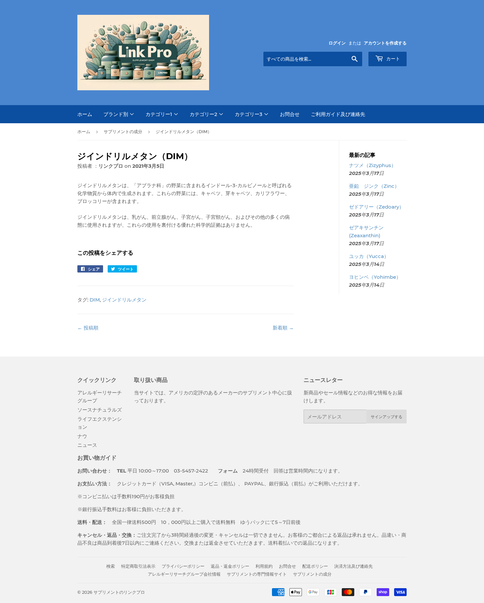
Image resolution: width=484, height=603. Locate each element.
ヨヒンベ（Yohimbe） (375, 277)
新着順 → (283, 328)
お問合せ (290, 114)
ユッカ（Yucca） (369, 256)
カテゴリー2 (204, 114)
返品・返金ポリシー (230, 566)
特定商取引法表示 (138, 566)
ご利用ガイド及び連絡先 (338, 114)
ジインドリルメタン (124, 300)
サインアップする (386, 416)
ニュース (87, 445)
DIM (95, 300)
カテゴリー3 (249, 114)
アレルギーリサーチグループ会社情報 (184, 574)
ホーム (84, 114)
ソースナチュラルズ (99, 410)
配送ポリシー (315, 566)
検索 (110, 566)
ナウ (82, 436)
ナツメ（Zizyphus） (372, 165)
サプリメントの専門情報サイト (257, 574)
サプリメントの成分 (123, 131)
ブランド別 (116, 114)
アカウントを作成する (385, 43)
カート (392, 59)
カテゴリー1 (160, 114)
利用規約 (264, 566)
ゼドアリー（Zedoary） (376, 207)
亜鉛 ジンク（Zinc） (374, 186)
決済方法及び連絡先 (353, 566)
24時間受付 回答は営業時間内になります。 (275, 471)
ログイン (337, 43)
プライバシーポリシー (183, 566)
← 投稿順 (87, 328)
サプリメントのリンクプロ (119, 592)
